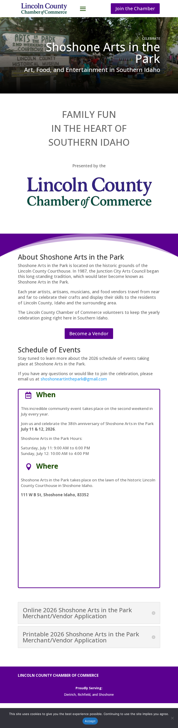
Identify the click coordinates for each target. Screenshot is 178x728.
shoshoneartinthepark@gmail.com (74, 379)
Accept (90, 721)
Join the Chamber (135, 8)
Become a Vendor (88, 333)
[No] (172, 718)
